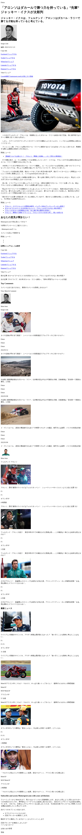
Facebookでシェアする (9, 54)
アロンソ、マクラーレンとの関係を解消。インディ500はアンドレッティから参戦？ (35, 206)
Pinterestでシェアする (8, 69)
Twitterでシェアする (8, 58)
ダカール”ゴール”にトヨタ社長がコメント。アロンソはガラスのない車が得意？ (33, 208)
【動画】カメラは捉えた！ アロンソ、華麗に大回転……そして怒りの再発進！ (33, 156)
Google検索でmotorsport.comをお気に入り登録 (17, 76)
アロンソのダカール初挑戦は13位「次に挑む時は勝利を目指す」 (28, 210)
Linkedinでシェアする (8, 65)
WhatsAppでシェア (7, 61)
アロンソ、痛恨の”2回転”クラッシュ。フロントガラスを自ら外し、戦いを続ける (34, 212)
